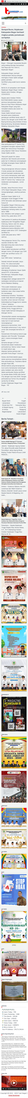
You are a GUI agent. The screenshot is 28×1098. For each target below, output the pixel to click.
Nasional (3, 27)
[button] (14, 1083)
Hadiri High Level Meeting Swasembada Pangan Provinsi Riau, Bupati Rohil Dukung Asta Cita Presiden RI (13, 1068)
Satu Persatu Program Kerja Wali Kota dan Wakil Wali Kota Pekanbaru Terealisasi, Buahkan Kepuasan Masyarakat (13, 1063)
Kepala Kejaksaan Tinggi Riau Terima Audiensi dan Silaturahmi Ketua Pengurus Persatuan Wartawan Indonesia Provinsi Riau (13, 520)
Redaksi (4, 40)
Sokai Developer (14, 1095)
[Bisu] (22, 1089)
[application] (14, 1083)
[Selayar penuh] (24, 1089)
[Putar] (3, 1089)
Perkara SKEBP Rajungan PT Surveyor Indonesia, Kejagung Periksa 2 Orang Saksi (13, 442)
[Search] (25, 23)
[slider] (13, 1088)
